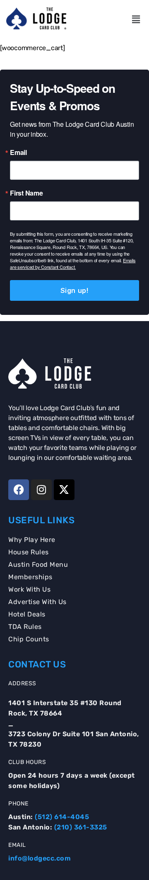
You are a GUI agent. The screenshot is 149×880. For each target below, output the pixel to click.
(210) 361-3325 (80, 827)
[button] (136, 19)
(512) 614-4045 (62, 817)
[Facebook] (18, 489)
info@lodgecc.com (39, 858)
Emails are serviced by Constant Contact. (72, 263)
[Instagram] (41, 489)
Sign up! (74, 290)
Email (18, 152)
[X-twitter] (64, 489)
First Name (26, 193)
